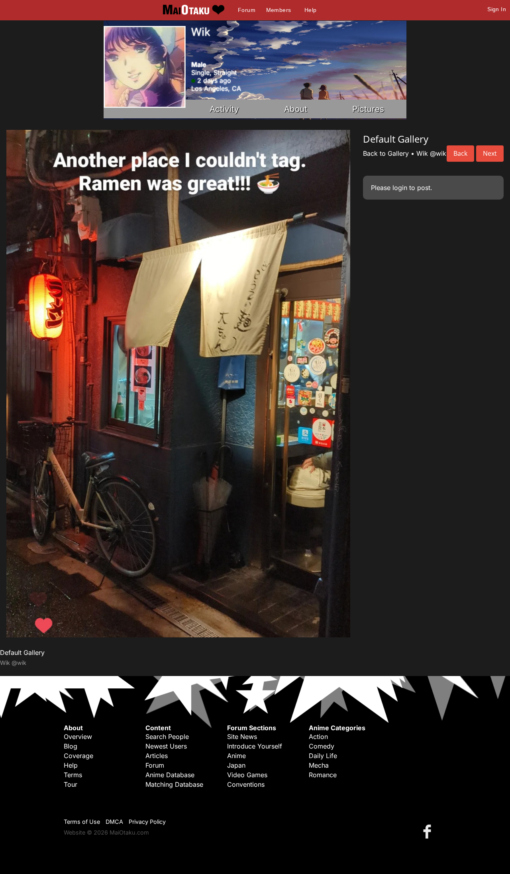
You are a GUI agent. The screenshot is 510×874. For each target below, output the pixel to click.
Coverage (78, 756)
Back (460, 153)
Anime (236, 756)
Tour (70, 784)
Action (318, 737)
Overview (78, 737)
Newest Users (166, 746)
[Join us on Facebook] (429, 831)
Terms (73, 775)
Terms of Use (82, 821)
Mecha (319, 765)
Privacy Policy (147, 821)
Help (310, 10)
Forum (246, 10)
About (295, 109)
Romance (323, 775)
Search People (167, 737)
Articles (156, 756)
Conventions (246, 784)
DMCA (114, 821)
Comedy (321, 746)
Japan (236, 765)
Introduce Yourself (254, 746)
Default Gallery (22, 652)
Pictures (368, 109)
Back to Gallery (386, 153)
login (399, 188)
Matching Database (174, 784)
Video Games (247, 775)
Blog (70, 746)
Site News (242, 737)
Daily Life (323, 756)
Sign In (496, 9)
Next (490, 153)
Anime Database (169, 775)
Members (278, 10)
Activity (224, 109)
